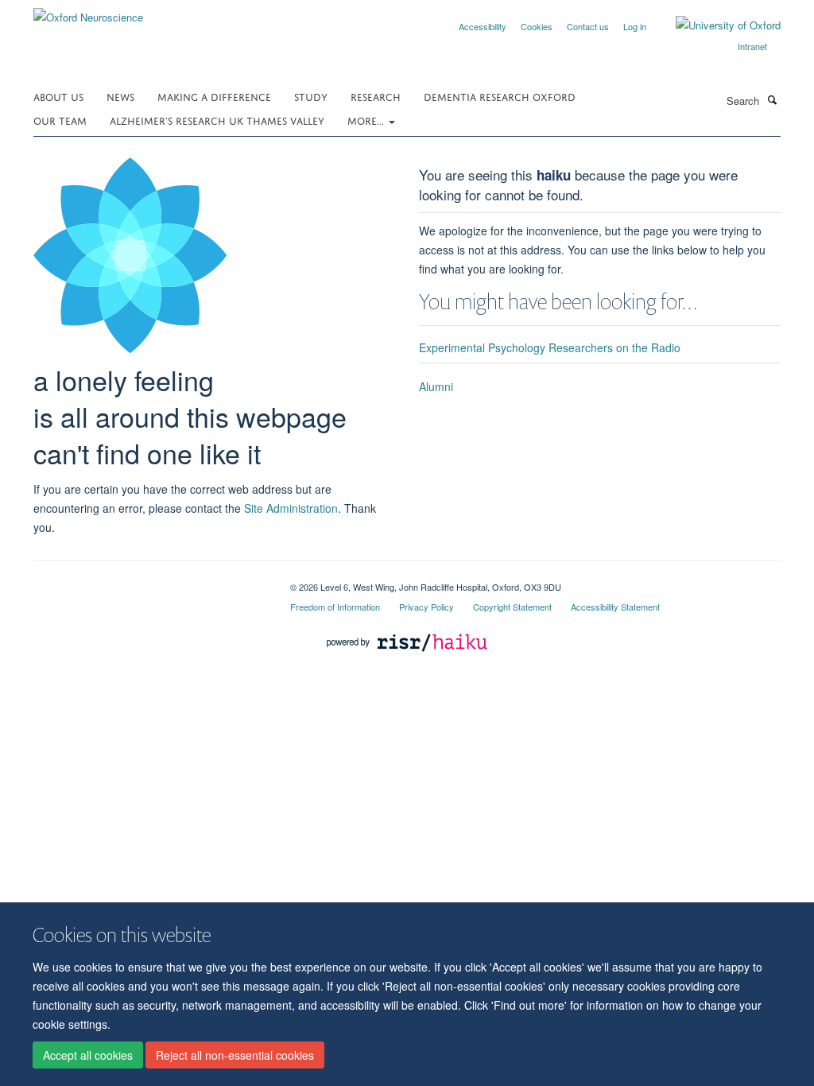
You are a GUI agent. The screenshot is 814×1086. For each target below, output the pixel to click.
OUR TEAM (60, 119)
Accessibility (482, 26)
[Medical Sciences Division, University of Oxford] (149, 581)
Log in (634, 26)
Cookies (536, 26)
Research (376, 95)
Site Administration (291, 508)
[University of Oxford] (716, 25)
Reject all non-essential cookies (235, 1055)
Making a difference (214, 95)
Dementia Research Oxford (500, 95)
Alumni (436, 386)
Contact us (588, 26)
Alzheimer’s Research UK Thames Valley (217, 119)
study (311, 95)
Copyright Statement (512, 606)
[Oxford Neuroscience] (88, 11)
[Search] (772, 99)
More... (367, 119)
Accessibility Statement (615, 606)
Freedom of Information (335, 606)
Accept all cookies (88, 1055)
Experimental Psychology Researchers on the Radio (549, 347)
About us (58, 95)
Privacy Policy (426, 606)
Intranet (752, 46)
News (120, 95)
